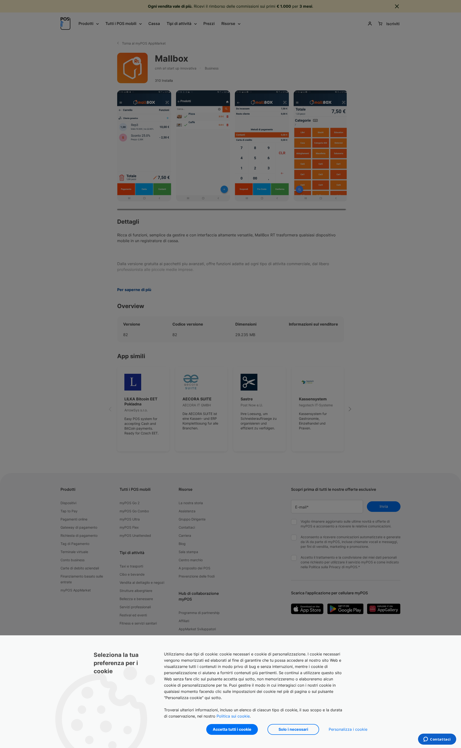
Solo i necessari (293, 729)
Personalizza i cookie (348, 729)
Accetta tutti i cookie (232, 729)
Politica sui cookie (233, 716)
